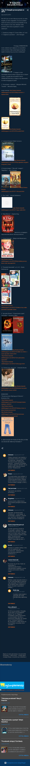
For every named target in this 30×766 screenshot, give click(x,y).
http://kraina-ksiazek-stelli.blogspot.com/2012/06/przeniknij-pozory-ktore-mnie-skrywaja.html (14, 261)
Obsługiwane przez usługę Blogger (16, 763)
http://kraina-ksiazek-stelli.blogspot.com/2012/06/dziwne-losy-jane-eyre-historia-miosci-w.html (14, 388)
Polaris (10, 474)
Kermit (10, 545)
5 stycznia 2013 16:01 (18, 474)
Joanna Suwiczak (13, 560)
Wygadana (11, 498)
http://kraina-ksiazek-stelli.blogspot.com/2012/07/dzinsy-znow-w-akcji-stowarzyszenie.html (13, 408)
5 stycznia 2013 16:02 (22, 488)
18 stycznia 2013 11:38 (19, 577)
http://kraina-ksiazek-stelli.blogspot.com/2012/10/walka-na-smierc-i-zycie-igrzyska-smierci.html (14, 352)
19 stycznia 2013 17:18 (14, 608)
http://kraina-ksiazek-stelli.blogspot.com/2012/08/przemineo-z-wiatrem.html (13, 92)
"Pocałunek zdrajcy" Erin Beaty (11, 741)
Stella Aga (16, 590)
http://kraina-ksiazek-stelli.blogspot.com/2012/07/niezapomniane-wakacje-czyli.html (13, 402)
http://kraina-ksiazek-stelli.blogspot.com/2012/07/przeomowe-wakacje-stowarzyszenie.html (12, 414)
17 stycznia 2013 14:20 (14, 561)
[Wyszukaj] (28, 3)
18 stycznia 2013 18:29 (19, 591)
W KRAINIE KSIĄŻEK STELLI (15, 4)
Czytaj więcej (24, 714)
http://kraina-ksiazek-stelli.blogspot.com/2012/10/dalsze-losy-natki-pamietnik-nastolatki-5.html (14, 307)
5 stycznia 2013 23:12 (14, 526)
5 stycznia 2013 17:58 (19, 510)
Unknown (10, 455)
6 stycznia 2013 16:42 (17, 545)
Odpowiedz (11, 470)
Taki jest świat (12, 488)
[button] (28, 10)
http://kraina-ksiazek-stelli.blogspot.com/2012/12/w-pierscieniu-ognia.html (13, 358)
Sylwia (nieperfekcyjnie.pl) (16, 524)
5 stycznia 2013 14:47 (19, 454)
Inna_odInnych (12, 607)
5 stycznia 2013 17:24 (20, 498)
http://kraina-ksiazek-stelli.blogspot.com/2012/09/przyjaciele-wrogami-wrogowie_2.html (15, 162)
